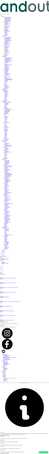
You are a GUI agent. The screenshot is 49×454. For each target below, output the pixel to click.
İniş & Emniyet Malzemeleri (8, 79)
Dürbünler (6, 201)
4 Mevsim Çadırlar (7, 161)
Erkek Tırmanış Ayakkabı (8, 20)
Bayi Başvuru (5, 369)
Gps (5, 202)
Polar (5, 106)
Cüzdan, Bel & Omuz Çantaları (9, 174)
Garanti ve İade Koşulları (6, 356)
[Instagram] (7, 338)
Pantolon (6, 116)
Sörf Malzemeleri (7, 60)
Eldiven (6, 123)
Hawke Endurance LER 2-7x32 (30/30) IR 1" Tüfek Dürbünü (7, 282)
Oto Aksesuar (5, 226)
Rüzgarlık (6, 107)
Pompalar (4, 100)
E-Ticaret (22, 382)
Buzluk (6, 142)
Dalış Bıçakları (6, 67)
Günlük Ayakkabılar (7, 110)
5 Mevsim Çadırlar (7, 162)
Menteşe (6, 154)
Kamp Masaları (7, 179)
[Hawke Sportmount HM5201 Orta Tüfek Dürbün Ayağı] (1, 309)
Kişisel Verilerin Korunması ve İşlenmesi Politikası (9, 357)
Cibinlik (6, 246)
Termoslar (6, 188)
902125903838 (5, 379)
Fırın (5, 233)
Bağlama (6, 84)
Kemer (6, 133)
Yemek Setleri (6, 191)
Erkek (4, 366)
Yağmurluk (6, 92)
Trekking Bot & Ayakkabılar (8, 109)
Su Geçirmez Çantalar (7, 175)
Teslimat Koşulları (5, 354)
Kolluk (6, 135)
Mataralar (6, 190)
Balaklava (6, 125)
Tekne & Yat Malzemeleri (8, 59)
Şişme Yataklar (6, 178)
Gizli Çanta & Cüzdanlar (8, 215)
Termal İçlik (6, 34)
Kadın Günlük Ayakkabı (8, 37)
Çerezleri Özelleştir (3, 435)
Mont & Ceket (6, 23)
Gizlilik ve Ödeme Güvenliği (6, 359)
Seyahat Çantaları (7, 214)
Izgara (5, 232)
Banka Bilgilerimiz (5, 358)
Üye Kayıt (4, 370)
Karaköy (4, 373)
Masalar (6, 237)
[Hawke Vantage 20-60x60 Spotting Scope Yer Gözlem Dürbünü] (1, 276)
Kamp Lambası (7, 185)
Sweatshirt (6, 119)
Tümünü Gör (6, 24)
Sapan (5, 225)
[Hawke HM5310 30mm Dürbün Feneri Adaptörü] (1, 304)
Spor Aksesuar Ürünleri (8, 222)
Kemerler (6, 28)
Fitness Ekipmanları (7, 86)
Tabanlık (6, 136)
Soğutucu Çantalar (7, 143)
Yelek (5, 53)
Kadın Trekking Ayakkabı (8, 38)
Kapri (5, 114)
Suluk (5, 93)
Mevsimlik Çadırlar (7, 160)
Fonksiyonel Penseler (7, 197)
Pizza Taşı (6, 234)
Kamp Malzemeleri (7, 207)
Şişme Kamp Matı (7, 169)
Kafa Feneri (6, 184)
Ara (8, 14)
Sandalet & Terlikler (7, 111)
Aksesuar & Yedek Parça (8, 176)
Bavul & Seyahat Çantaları (8, 173)
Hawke (1, 277)
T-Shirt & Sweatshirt (7, 31)
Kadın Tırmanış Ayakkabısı (8, 40)
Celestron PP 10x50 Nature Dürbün (4, 296)
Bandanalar (6, 130)
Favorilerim (3, 251)
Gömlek (6, 33)
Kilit (5, 156)
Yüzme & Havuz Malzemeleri (8, 61)
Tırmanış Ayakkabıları (7, 76)
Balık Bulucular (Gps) (7, 74)
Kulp (5, 155)
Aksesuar (6, 186)
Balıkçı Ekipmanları (7, 73)
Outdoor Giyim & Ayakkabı (6, 363)
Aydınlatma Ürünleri (7, 206)
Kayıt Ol (4, 259)
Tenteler (6, 238)
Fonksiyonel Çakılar (7, 195)
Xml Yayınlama (5, 360)
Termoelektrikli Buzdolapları (8, 145)
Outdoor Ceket (6, 103)
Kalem (6, 224)
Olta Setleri (6, 71)
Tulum (5, 120)
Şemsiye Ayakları (7, 247)
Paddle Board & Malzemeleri (8, 58)
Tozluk (6, 128)
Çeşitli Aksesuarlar (7, 216)
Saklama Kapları (7, 210)
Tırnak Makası (6, 94)
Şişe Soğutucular (7, 150)
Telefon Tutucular (7, 211)
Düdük (6, 95)
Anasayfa (3, 261)
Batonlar (6, 81)
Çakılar (6, 196)
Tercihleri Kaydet (7, 453)
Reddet (47, 433)
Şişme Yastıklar (7, 181)
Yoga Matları (6, 87)
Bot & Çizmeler (7, 112)
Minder (6, 239)
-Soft (21, 382)
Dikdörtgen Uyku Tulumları (8, 166)
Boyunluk (6, 134)
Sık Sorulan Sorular (5, 368)
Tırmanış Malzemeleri (7, 78)
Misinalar (6, 72)
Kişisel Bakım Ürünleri (7, 218)
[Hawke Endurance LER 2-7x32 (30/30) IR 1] (1, 281)
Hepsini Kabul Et (7, 435)
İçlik (5, 115)
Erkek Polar (6, 32)
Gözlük (6, 83)
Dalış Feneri (6, 66)
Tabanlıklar (6, 221)
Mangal (6, 229)
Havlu (5, 98)
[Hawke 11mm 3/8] (1, 318)
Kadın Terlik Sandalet (7, 41)
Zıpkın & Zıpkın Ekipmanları (8, 64)
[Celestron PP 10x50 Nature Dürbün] (1, 295)
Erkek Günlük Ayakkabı (8, 17)
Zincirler (6, 213)
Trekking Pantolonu (7, 26)
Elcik (5, 153)
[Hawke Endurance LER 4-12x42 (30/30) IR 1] (1, 290)
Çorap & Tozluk (7, 29)
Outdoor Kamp (4, 262)
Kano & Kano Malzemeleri (8, 57)
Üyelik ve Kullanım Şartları (6, 355)
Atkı (5, 124)
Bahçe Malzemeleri (5, 361)
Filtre (1, 273)
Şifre (0, 257)
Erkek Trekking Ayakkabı (8, 18)
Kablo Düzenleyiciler (7, 212)
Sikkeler (6, 77)
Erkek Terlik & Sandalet (8, 21)
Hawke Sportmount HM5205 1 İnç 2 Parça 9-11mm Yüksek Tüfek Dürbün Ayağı (10, 301)
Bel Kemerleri (6, 220)
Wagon (6, 97)
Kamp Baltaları (5, 194)
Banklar (6, 240)
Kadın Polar (6, 51)
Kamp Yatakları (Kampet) (8, 180)
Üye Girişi (3, 254)
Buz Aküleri (6, 148)
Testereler (6, 198)
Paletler (6, 65)
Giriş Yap (2, 259)
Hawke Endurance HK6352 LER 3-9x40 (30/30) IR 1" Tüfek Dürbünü (9, 287)
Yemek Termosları (7, 189)
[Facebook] (7, 349)
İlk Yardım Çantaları (7, 219)
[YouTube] (3, 352)
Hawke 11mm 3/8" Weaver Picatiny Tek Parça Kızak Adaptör (7, 315)
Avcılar (4, 374)
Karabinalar (6, 80)
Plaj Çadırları (6, 163)
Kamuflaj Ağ (6, 96)
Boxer (5, 132)
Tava (5, 231)
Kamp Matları (6, 168)
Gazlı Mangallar (7, 230)
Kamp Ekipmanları (5, 364)
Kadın (4, 365)
